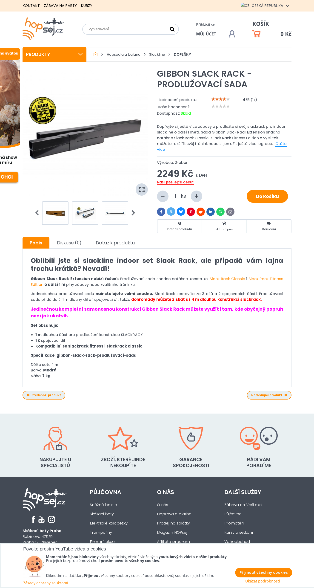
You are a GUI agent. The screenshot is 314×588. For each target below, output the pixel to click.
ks (184, 196)
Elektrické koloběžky (109, 523)
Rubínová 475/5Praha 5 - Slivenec (42, 536)
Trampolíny (101, 532)
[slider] (220, 99)
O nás (165, 492)
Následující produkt (266, 395)
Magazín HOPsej (172, 532)
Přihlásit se (205, 24)
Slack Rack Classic (227, 278)
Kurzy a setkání (238, 532)
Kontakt (31, 5)
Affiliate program (173, 541)
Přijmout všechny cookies (264, 572)
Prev (38, 213)
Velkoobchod (237, 541)
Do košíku (267, 196)
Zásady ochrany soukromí (45, 582)
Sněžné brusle (103, 504)
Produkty (38, 54)
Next (132, 213)
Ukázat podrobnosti (262, 581)
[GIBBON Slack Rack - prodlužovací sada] (85, 133)
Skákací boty (102, 514)
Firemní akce (102, 541)
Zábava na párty (60, 5)
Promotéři (234, 523)
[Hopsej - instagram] (51, 521)
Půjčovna (105, 492)
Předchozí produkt (46, 395)
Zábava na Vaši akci (243, 504)
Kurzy (86, 5)
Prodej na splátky (173, 523)
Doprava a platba (174, 514)
